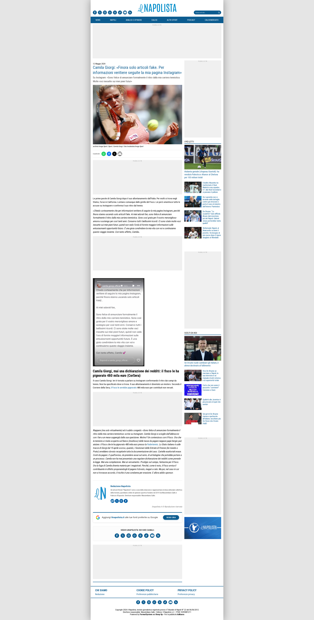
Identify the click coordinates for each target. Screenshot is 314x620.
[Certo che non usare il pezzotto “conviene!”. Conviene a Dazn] (193, 390)
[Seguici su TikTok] (120, 13)
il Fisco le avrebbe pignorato (124, 387)
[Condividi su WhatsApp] (103, 154)
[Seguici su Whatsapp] (110, 13)
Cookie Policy (145, 590)
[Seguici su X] (100, 13)
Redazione (100, 594)
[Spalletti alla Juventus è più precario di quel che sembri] (193, 404)
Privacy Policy (187, 590)
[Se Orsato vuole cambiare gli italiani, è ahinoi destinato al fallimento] (202, 348)
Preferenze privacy (186, 594)
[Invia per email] (120, 154)
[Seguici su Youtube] (125, 13)
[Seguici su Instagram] (105, 13)
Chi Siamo (101, 590)
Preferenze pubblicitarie (147, 594)
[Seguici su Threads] (115, 13)
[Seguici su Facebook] (95, 13)
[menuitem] (98, 20)
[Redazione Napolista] (100, 493)
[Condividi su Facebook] (109, 154)
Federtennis (152, 444)
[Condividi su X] (114, 154)
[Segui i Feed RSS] (130, 13)
